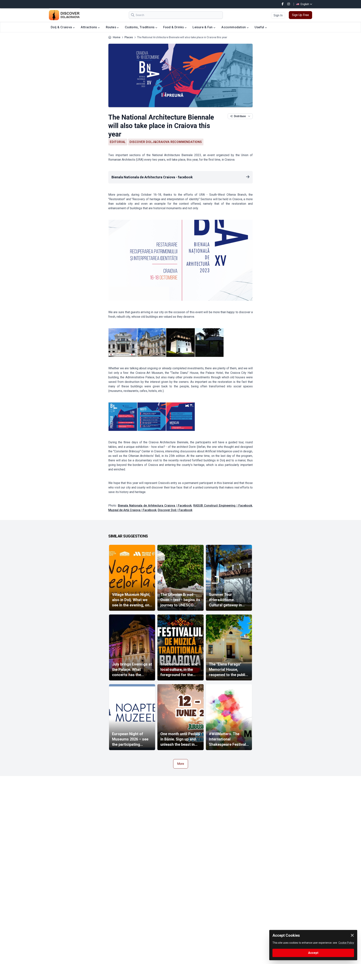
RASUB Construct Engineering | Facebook (222, 505)
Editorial (118, 142)
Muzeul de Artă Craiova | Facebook (132, 510)
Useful (260, 27)
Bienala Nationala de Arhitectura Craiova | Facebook (155, 505)
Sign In (278, 15)
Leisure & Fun (203, 27)
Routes (111, 27)
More (180, 764)
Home (116, 37)
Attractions (89, 27)
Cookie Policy (346, 942)
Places (128, 37)
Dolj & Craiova (62, 27)
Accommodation (234, 27)
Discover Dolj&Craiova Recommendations (166, 142)
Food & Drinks (174, 27)
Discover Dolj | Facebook (175, 510)
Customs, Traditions (140, 27)
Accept (313, 953)
